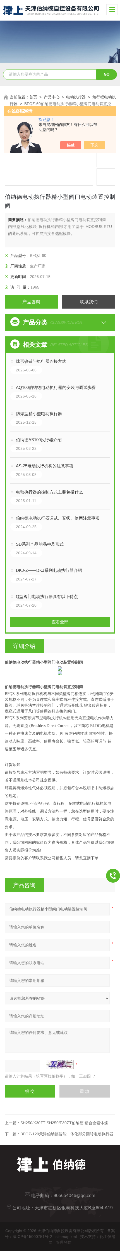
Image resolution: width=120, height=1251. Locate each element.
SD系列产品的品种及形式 (40, 544)
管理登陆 (63, 1242)
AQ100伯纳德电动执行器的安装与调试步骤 (56, 387)
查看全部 (60, 621)
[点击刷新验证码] (60, 1064)
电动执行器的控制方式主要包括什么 (49, 492)
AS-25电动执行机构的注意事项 (44, 465)
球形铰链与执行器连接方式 (41, 361)
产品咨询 (31, 301)
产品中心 (51, 97)
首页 (33, 97)
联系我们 (89, 301)
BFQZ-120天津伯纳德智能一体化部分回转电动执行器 (66, 1134)
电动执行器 (76, 97)
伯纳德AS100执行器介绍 (39, 439)
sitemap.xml (66, 1236)
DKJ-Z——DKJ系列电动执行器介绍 (49, 570)
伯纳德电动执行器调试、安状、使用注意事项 (58, 518)
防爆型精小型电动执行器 (39, 413)
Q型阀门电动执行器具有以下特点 (47, 596)
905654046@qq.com (74, 1195)
